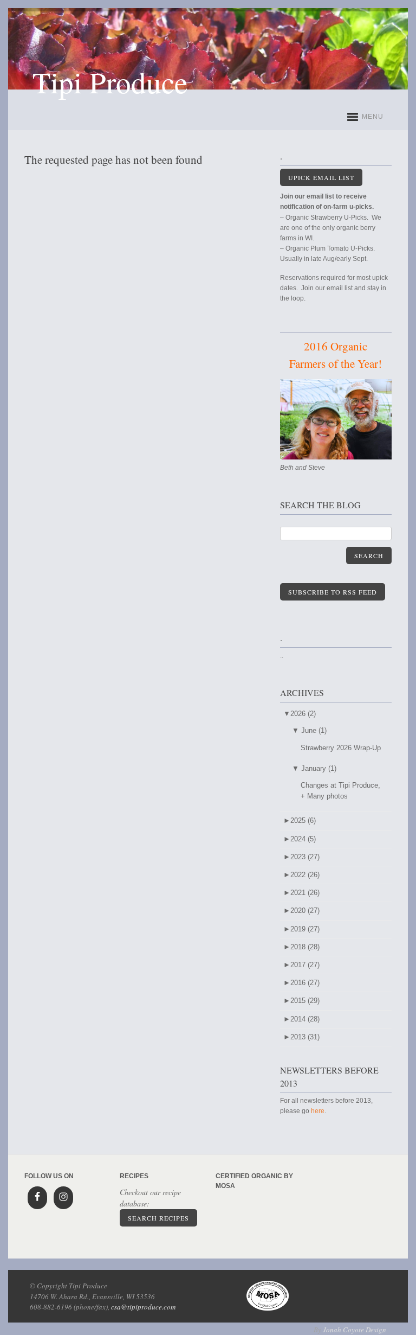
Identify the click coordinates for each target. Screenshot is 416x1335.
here (317, 1111)
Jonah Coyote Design (354, 1329)
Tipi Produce (109, 81)
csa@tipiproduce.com (143, 1307)
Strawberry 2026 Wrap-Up (341, 748)
